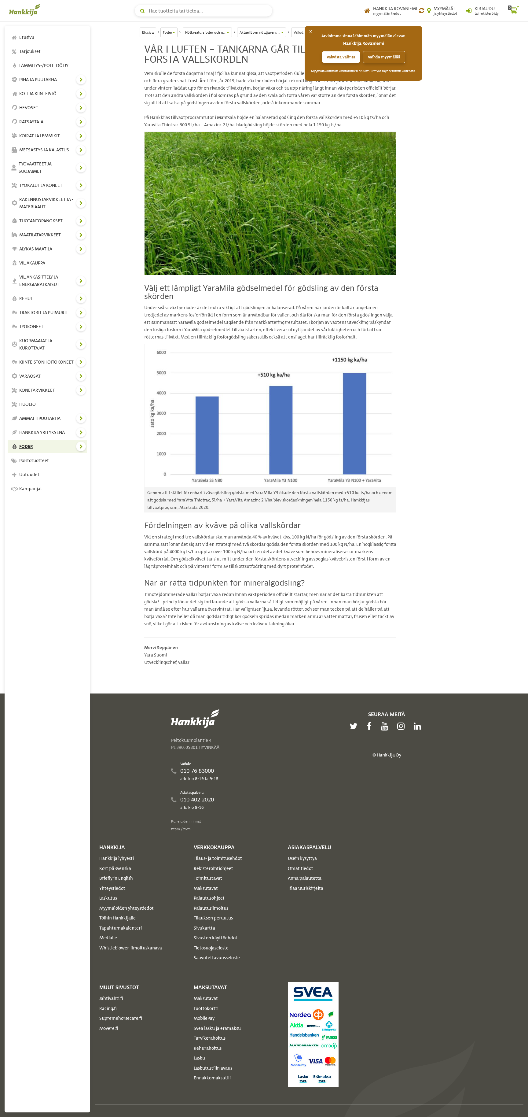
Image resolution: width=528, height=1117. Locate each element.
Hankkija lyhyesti (116, 858)
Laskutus (108, 898)
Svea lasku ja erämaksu (217, 1028)
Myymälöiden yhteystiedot (126, 908)
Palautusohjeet (209, 898)
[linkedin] (419, 726)
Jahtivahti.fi (111, 998)
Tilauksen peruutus (213, 918)
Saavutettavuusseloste (217, 958)
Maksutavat (206, 888)
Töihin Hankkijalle (117, 918)
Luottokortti (206, 1008)
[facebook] (371, 726)
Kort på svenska (115, 868)
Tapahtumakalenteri (120, 928)
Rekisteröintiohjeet (213, 868)
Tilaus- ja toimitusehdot (218, 858)
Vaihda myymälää (384, 57)
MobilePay (204, 1018)
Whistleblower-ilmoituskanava (130, 948)
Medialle (108, 938)
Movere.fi (108, 1028)
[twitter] (355, 726)
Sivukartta (204, 928)
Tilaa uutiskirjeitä (305, 888)
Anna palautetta (304, 878)
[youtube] (386, 726)
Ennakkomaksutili (212, 1078)
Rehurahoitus (208, 1048)
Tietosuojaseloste (211, 948)
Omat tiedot (300, 868)
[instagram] (402, 726)
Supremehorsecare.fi (120, 1018)
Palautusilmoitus (211, 908)
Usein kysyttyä (302, 858)
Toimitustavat (208, 878)
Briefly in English (116, 878)
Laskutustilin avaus (213, 1068)
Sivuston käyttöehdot (215, 938)
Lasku (199, 1058)
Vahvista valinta (341, 57)
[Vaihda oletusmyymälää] (421, 11)
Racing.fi (108, 1008)
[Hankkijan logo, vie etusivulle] (26, 10)
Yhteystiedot (112, 888)
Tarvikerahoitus (210, 1038)
